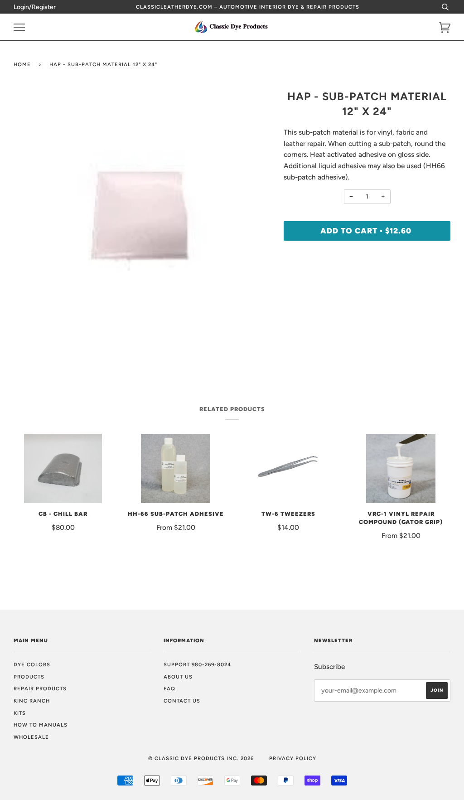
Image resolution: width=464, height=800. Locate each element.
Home (22, 64)
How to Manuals (41, 725)
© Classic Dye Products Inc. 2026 (201, 758)
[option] (142, 217)
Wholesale (31, 737)
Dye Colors (32, 664)
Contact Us (182, 701)
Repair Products (40, 688)
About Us (178, 677)
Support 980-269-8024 (197, 664)
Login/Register (35, 7)
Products (29, 677)
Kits (20, 713)
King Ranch (32, 701)
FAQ (169, 688)
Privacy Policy (292, 758)
